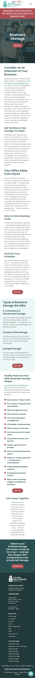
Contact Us (17, 566)
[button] (15, 1)
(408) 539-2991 (14, 594)
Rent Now (17, 45)
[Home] (12, 4)
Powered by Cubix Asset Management (17, 669)
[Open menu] (30, 4)
